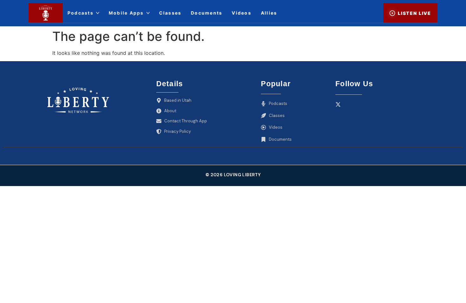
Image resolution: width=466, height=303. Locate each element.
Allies (269, 13)
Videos (241, 13)
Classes (170, 13)
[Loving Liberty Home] (46, 13)
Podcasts (81, 13)
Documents (206, 13)
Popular (276, 84)
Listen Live (414, 13)
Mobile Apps (126, 13)
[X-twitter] (338, 104)
